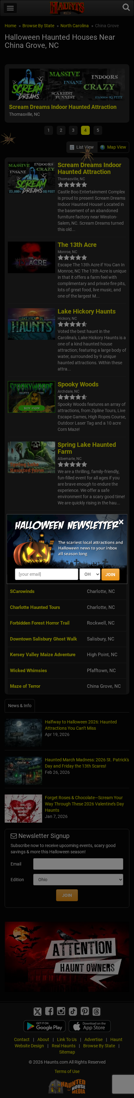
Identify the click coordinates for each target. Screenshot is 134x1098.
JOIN (110, 574)
